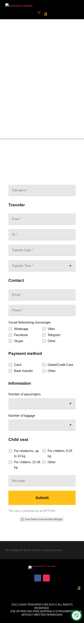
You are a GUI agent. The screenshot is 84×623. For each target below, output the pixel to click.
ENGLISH (27, 84)
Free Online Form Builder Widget (43, 519)
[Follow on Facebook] (37, 578)
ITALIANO (53, 84)
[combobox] (42, 403)
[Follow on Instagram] (46, 578)
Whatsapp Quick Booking (42, 110)
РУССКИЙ (42, 89)
